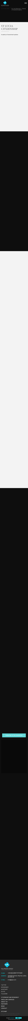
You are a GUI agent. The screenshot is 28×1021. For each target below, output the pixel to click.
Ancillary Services (7, 999)
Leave (19, 1017)
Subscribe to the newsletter (14, 735)
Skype (3, 991)
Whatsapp (4, 989)
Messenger (4, 987)
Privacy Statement (14, 1015)
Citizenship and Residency (10, 997)
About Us (4, 1001)
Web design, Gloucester (16, 1019)
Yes (16, 1017)
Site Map (4, 1011)
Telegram (4, 994)
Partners (4, 1004)
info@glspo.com (12, 980)
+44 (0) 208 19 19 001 (15, 973)
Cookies (12, 1017)
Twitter (3, 985)
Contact (4, 1008)
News (3, 1006)
